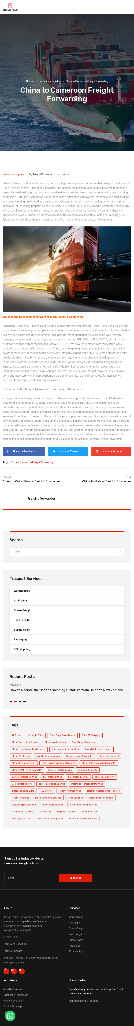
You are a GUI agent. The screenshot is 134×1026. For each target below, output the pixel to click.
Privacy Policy (10, 937)
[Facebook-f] (6, 971)
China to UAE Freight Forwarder (27, 770)
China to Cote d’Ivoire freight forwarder (31, 481)
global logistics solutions (101, 798)
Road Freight (22, 620)
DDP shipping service (78, 777)
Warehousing (22, 590)
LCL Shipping (45, 812)
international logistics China (83, 805)
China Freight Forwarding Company (28, 749)
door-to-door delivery (104, 777)
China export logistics (55, 742)
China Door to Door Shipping (25, 742)
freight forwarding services (48, 798)
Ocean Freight (22, 610)
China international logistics (65, 749)
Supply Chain (22, 629)
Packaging (20, 639)
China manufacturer (40, 957)
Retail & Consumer (13, 989)
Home (29, 81)
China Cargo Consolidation (62, 735)
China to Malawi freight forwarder (106, 481)
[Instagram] (14, 971)
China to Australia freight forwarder (59, 763)
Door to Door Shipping (22, 784)
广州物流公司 (21, 957)
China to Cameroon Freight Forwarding (26, 183)
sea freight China (90, 812)
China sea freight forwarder (79, 756)
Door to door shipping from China (87, 784)
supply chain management (50, 818)
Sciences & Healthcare (15, 995)
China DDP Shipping (91, 735)
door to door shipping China (52, 784)
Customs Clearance (87, 770)
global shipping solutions (24, 805)
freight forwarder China (70, 791)
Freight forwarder (43, 174)
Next (129, 477)
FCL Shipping (46, 791)
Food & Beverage (12, 1006)
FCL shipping (22, 649)
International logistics (49, 81)
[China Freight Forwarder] (10, 7)
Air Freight (20, 600)
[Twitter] (22, 971)
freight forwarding (20, 798)
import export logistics (53, 805)
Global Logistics (75, 798)
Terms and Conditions (15, 944)
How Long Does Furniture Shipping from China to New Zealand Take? (62, 690)
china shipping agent (109, 756)
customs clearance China (24, 777)
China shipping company (23, 763)
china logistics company (48, 756)
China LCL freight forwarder (98, 749)
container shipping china (60, 770)
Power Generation (13, 1000)
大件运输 (8, 957)
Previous (7, 477)
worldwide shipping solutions (83, 818)
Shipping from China (21, 818)
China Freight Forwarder (83, 742)
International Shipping (22, 812)
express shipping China (23, 791)
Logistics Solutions (66, 812)
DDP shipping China (52, 777)
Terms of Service (12, 951)
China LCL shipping (21, 756)
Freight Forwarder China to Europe (103, 791)
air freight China (35, 735)
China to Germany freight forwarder (99, 763)
